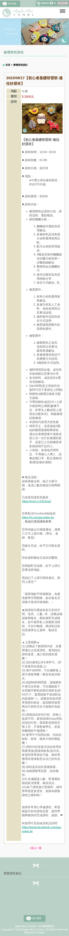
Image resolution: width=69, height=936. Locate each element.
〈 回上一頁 (34, 848)
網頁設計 (28, 932)
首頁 (8, 64)
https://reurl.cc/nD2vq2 (36, 501)
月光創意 (40, 932)
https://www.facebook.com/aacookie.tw (41, 829)
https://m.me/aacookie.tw (38, 517)
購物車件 (54, 3)
